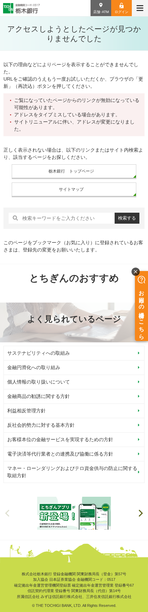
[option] (74, 513)
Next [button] (140, 513)
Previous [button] (7, 513)
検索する (127, 218)
